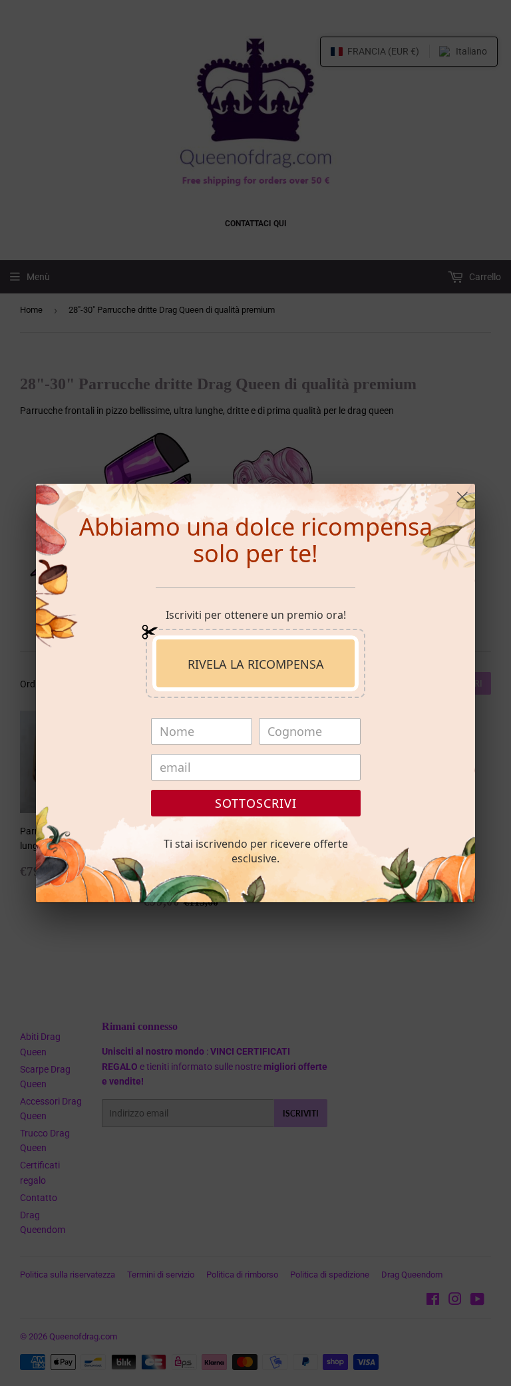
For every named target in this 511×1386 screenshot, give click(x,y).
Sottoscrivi (256, 803)
